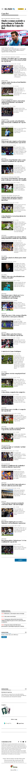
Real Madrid (4, 256)
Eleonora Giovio (4, 280)
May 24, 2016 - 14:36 (14, 394)
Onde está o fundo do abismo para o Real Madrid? (13, 258)
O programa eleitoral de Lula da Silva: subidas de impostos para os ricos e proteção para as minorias (13, 621)
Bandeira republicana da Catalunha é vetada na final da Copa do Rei (13, 466)
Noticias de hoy (21, 761)
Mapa (14, 760)
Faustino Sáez (4, 432)
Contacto (4, 758)
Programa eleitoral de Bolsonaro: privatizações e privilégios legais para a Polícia (12, 625)
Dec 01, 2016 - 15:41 (15, 377)
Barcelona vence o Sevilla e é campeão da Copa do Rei (13, 410)
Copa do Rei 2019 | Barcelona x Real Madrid (10, 177)
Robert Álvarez (4, 240)
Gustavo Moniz (4, 413)
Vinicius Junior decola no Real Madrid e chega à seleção (13, 83)
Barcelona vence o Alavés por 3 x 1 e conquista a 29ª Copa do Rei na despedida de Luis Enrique (12, 297)
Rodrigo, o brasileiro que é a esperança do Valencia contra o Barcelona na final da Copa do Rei (13, 60)
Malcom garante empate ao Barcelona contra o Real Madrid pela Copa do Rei (13, 142)
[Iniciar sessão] (25, 9)
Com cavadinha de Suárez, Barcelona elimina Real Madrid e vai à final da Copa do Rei (13, 102)
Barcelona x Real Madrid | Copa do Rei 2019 (10, 195)
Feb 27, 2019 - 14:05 (9, 126)
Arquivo (3, 705)
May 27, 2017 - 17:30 (12, 300)
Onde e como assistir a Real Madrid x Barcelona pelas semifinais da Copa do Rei (13, 123)
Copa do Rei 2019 (4, 119)
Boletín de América (6, 692)
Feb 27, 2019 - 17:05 (11, 106)
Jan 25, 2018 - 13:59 (11, 261)
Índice (17, 761)
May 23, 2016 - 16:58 (16, 413)
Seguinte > (20, 560)
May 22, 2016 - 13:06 (14, 432)
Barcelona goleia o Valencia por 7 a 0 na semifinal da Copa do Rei (13, 541)
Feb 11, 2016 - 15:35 (14, 507)
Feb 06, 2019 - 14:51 (15, 182)
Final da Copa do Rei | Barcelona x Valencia (10, 18)
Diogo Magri (3, 106)
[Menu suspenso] (2, 9)
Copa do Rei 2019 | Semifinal (7, 99)
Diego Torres (4, 86)
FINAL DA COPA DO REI (5, 464)
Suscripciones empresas (8, 761)
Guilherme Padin (4, 300)
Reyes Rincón (4, 450)
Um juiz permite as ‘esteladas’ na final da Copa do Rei (13, 447)
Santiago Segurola (5, 202)
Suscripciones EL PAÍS (19, 760)
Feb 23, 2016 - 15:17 (15, 488)
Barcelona (3, 501)
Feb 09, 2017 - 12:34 (16, 319)
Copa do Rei (3, 158)
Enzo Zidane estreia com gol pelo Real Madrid (13, 374)
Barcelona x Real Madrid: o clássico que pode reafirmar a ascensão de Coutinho (13, 179)
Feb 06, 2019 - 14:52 (9, 163)
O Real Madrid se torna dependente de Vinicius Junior (13, 217)
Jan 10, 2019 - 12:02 (14, 220)
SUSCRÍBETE (20, 9)
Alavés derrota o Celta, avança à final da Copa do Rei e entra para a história (13, 316)
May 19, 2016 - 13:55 (16, 469)
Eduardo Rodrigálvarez (6, 319)
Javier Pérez (3, 507)
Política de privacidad (8, 760)
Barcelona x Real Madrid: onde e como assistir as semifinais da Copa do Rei (13, 160)
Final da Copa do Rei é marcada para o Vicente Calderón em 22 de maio (13, 485)
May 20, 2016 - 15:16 (14, 450)
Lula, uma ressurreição (10, 616)
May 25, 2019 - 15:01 (9, 47)
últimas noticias (5, 610)
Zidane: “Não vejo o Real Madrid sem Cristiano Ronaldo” (12, 277)
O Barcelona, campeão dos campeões (13, 392)
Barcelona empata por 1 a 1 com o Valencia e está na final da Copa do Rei (13, 522)
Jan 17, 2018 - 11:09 (15, 280)
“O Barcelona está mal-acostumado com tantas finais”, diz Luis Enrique (12, 504)
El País (2, 47)
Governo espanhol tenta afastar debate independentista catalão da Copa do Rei (13, 237)
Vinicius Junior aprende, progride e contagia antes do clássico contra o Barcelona (12, 199)
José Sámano (4, 220)
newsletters (4, 632)
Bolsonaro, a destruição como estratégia (14, 613)
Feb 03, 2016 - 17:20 (16, 544)
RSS (14, 761)
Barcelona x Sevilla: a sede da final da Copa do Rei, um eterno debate (13, 429)
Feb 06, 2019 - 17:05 (11, 145)
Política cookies (22, 758)
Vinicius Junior (4, 80)
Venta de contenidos (10, 758)
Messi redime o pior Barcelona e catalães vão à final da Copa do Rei (12, 335)
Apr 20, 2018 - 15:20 (16, 240)
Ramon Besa (3, 182)
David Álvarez (4, 261)
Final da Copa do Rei (5, 445)
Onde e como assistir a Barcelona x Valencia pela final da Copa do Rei (13, 24)
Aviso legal (17, 758)
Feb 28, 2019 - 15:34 (14, 86)
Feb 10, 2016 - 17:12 (16, 525)
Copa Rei (4, 14)
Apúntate (4, 637)
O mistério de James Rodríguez (11, 351)
